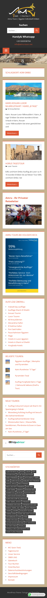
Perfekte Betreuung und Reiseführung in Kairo (19, 281)
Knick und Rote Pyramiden (15, 487)
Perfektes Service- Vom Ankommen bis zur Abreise (20, 273)
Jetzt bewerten (21, 291)
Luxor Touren (12, 166)
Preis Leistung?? (16, 261)
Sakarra (15, 511)
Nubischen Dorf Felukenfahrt (16, 499)
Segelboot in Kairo (26, 511)
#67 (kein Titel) (14, 547)
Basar (22, 472)
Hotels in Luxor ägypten (18, 339)
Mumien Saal (10, 493)
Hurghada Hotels (15, 345)
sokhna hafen (11, 514)
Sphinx (25, 517)
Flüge (10, 336)
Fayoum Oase (10, 475)
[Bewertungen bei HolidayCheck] (32, 240)
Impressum (13, 576)
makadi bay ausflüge (16, 307)
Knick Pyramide (23, 484)
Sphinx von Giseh (12, 520)
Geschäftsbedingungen (18, 573)
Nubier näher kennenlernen (16, 496)
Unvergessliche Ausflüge (20, 267)
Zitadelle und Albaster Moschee (17, 529)
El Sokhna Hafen (15, 326)
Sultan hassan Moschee (14, 523)
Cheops (28, 472)
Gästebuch (12, 560)
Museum (20, 493)
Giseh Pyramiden (12, 478)
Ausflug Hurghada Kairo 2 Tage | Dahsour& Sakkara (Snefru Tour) (28, 385)
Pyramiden (26, 502)
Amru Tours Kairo (23, 240)
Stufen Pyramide (25, 520)
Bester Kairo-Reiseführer (20, 256)
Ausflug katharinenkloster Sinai (21, 419)
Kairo (8, 481)
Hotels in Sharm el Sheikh (19, 342)
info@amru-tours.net (23, 44)
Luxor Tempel (11, 490)
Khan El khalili (11, 484)
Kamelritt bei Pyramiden (31, 481)
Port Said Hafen (14, 329)
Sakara (8, 511)
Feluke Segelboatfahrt (25, 475)
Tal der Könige (30, 523)
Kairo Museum (16, 481)
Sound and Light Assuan (26, 514)
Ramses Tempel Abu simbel (15, 508)
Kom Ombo (29, 487)
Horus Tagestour (14, 163)
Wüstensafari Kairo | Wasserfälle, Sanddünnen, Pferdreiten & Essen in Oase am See (23, 425)
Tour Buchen (13, 563)
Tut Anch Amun (11, 526)
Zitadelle (22, 526)
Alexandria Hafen (15, 323)
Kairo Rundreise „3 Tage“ (18, 431)
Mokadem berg (30, 490)
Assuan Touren (14, 313)
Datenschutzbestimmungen (20, 570)
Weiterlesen (11, 133)
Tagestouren (13, 551)
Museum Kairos (29, 493)
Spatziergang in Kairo (13, 517)
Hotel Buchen (14, 567)
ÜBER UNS (12, 557)
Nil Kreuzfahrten (14, 109)
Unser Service (14, 554)
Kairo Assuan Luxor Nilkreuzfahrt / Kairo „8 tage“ (21, 104)
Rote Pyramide (31, 508)
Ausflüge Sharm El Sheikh (19, 310)
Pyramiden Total (22, 375)
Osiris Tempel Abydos (13, 502)
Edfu (34, 472)
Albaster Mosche (12, 472)
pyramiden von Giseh (13, 505)
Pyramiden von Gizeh (29, 505)
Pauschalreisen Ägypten (18, 332)
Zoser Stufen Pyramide (14, 532)
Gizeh (21, 478)
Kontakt (11, 580)
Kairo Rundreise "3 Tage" (25, 369)
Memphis (20, 490)
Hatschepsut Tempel (32, 478)
